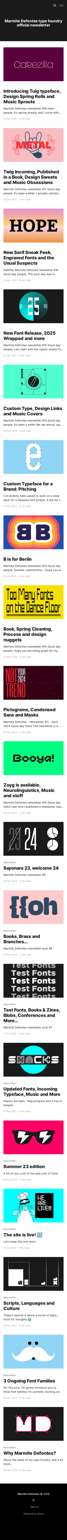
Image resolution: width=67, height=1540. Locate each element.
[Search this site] (55, 5)
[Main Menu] (61, 5)
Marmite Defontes (28, 1494)
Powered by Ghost (34, 1513)
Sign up (34, 1506)
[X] (33, 1500)
